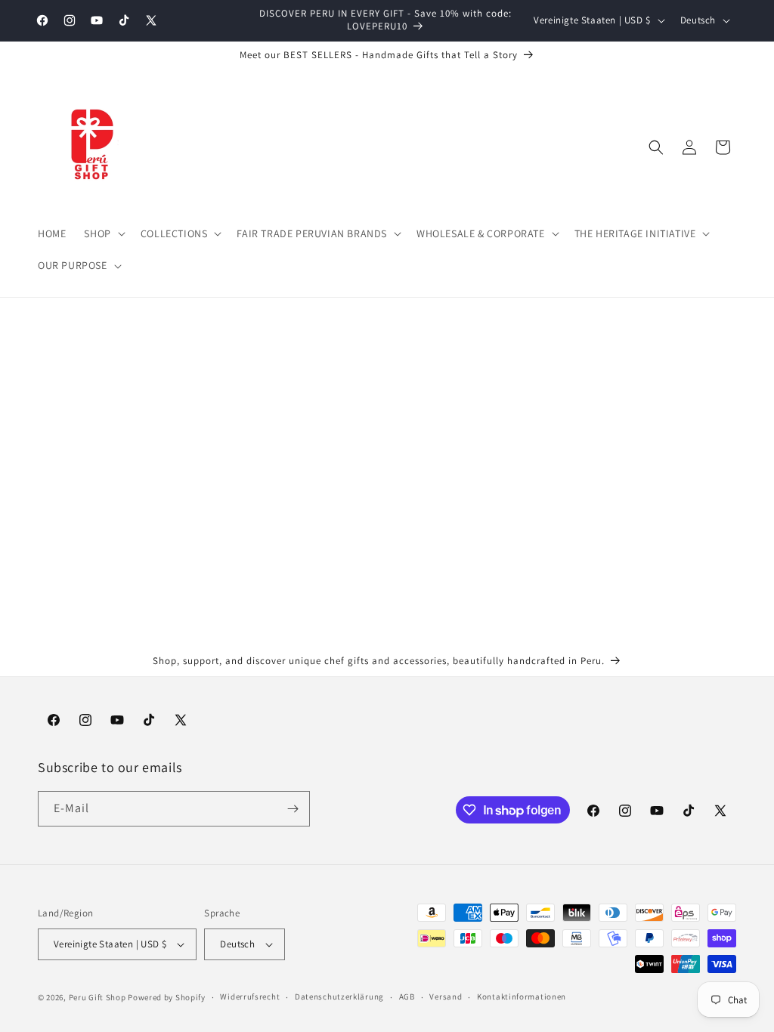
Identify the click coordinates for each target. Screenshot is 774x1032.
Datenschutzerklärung (339, 996)
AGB (407, 996)
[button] (103, 233)
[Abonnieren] (292, 809)
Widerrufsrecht (250, 996)
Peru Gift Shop (97, 997)
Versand (445, 996)
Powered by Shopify (167, 997)
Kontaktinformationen (521, 996)
